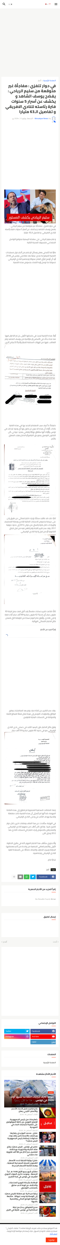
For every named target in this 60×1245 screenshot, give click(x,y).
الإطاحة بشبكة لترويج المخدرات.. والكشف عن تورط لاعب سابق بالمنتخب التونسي (23, 1185)
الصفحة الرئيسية (49, 81)
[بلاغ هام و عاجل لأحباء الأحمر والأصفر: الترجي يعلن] (47, 1112)
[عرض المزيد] (14, 877)
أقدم (5, 942)
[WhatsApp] (26, 877)
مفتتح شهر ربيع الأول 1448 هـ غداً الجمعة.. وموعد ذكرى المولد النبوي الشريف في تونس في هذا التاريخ (21, 1174)
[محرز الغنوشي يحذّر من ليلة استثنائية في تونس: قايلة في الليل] (47, 1211)
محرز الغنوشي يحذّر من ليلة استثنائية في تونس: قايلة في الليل (22, 1208)
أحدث (55, 942)
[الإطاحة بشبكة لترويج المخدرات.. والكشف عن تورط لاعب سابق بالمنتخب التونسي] (47, 1186)
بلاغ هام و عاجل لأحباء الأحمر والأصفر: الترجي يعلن (24, 1110)
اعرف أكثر (53, 1234)
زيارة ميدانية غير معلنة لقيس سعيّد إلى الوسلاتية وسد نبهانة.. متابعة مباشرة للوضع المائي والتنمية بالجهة (21, 1197)
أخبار (39, 81)
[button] (56, 4)
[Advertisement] (30, 41)
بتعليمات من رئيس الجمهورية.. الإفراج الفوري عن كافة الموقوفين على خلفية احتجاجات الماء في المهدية (22, 1123)
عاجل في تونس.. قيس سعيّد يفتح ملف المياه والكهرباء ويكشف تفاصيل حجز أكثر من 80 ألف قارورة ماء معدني (22, 1150)
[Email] (20, 877)
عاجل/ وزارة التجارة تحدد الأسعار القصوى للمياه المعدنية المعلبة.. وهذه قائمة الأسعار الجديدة (22, 1163)
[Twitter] (33, 877)
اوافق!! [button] (51, 1240)
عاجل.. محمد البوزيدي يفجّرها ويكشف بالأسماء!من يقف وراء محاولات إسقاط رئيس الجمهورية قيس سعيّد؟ (22, 1137)
